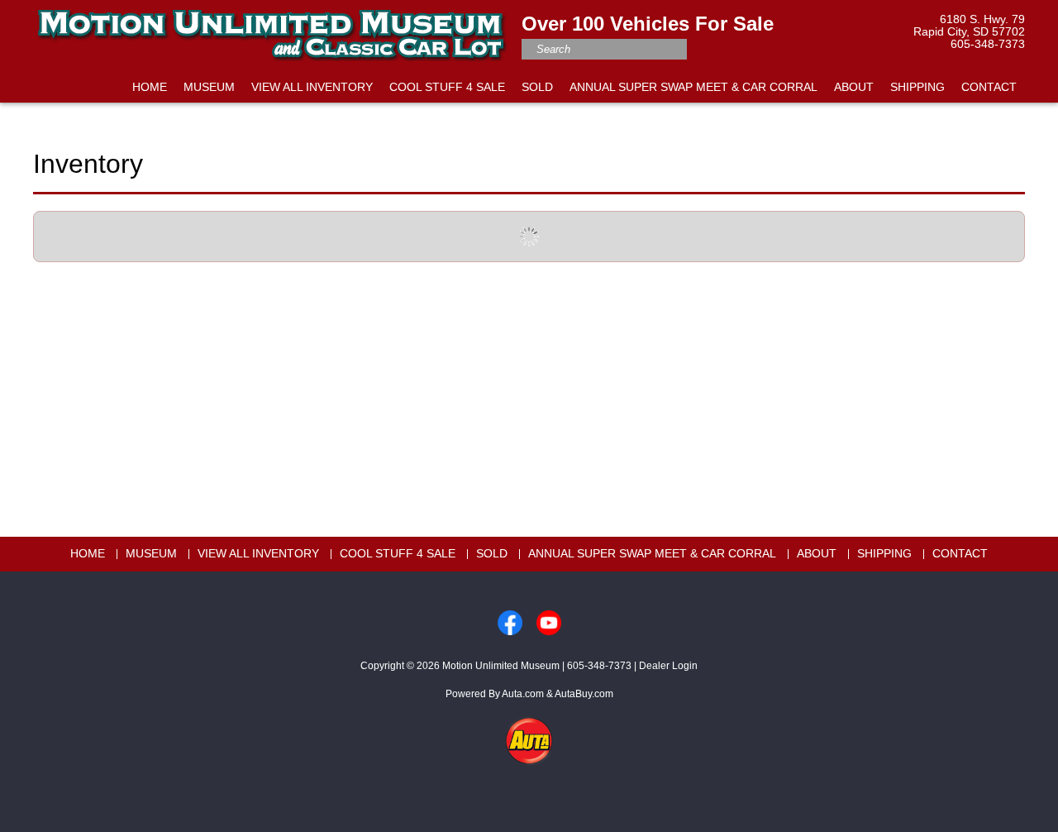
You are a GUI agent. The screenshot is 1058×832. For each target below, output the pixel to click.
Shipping (917, 86)
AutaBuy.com (584, 694)
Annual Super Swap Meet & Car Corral (693, 86)
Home (149, 86)
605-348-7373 (988, 44)
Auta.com (523, 694)
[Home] (271, 29)
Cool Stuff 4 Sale (447, 86)
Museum (209, 86)
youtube (548, 622)
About (854, 86)
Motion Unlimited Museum (501, 666)
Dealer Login (668, 666)
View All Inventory (312, 86)
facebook (510, 622)
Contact (989, 86)
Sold (537, 86)
